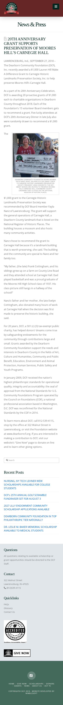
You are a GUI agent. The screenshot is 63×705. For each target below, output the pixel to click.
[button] (56, 6)
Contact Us (9, 612)
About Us (37, 686)
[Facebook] (31, 675)
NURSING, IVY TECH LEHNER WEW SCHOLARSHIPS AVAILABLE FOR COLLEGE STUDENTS (27, 484)
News (27, 686)
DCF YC (47, 686)
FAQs (6, 604)
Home (11, 684)
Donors (50, 684)
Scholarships (36, 684)
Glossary (8, 608)
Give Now (22, 684)
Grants (18, 686)
